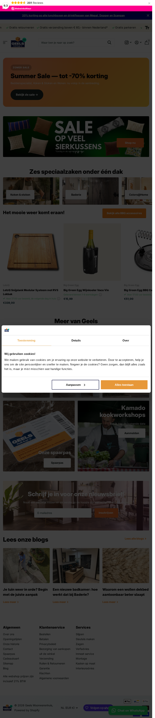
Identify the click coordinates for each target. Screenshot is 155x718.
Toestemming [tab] (26, 340)
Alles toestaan (124, 384)
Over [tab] (125, 340)
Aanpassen (73, 384)
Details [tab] (76, 340)
